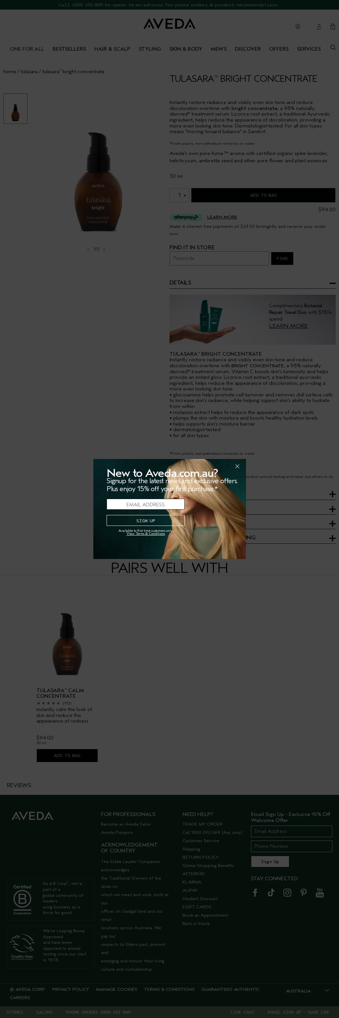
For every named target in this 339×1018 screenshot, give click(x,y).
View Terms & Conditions (145, 534)
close (220, 466)
